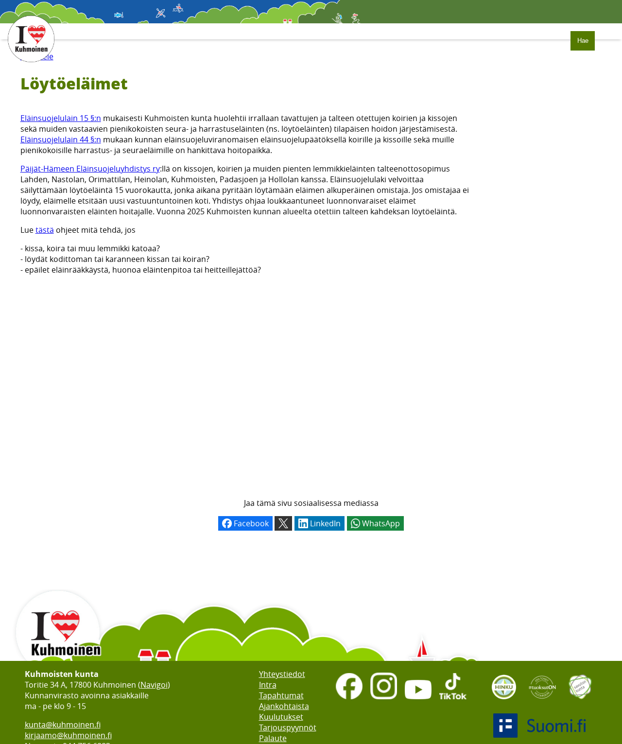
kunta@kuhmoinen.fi (63, 724)
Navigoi (154, 684)
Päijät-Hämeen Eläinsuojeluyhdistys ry (90, 168)
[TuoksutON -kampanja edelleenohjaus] (542, 702)
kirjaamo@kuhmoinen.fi (68, 735)
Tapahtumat (281, 695)
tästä (44, 230)
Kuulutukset (281, 716)
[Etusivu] (31, 67)
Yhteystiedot (282, 674)
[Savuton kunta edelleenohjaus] (580, 702)
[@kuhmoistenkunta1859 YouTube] (418, 700)
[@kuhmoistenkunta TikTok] (452, 700)
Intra (267, 684)
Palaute (273, 738)
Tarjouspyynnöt (287, 727)
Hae (582, 40)
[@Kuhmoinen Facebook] (349, 700)
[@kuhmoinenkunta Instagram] (383, 700)
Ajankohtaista (284, 706)
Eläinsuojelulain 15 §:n (60, 118)
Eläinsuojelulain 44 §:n (60, 139)
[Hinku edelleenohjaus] (504, 702)
